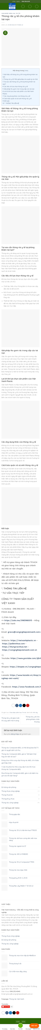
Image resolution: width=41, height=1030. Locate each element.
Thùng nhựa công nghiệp (10, 791)
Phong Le (20, 25)
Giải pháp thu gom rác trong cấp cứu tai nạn (18, 89)
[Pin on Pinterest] (27, 705)
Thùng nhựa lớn (7, 795)
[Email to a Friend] (24, 705)
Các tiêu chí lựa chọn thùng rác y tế (15, 86)
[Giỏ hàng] (36, 6)
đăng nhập (15, 734)
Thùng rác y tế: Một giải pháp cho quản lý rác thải (20, 79)
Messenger (28, 1029)
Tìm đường (4, 1029)
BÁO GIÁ (34, 1026)
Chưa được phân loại (8, 13)
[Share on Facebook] (17, 705)
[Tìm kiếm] (23, 6)
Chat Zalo (12, 1029)
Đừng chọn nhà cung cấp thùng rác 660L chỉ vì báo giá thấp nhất (20, 761)
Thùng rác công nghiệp (10, 803)
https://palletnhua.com (13, 643)
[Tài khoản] (29, 6)
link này (35, 712)
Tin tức (18, 13)
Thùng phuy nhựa (7, 799)
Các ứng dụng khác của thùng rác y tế (16, 96)
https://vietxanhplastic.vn (23, 640)
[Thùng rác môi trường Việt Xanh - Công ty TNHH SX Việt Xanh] (12, 6)
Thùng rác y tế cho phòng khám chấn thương (33, 719)
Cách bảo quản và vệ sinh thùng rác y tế (17, 98)
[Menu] (2, 6)
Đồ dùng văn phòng (8, 787)
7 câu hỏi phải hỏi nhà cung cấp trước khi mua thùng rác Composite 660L (18, 768)
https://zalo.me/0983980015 (18, 620)
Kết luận (6, 101)
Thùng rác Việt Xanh (16, 999)
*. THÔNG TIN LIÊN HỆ (11, 103)
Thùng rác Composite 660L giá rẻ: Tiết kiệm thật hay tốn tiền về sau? (18, 755)
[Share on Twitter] (20, 705)
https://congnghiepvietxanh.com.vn (19, 650)
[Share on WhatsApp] (13, 705)
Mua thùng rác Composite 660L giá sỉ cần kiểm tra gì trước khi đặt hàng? (19, 774)
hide (26, 70)
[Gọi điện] (20, 1026)
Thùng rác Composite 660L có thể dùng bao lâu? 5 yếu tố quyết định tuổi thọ (19, 749)
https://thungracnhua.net (14, 646)
